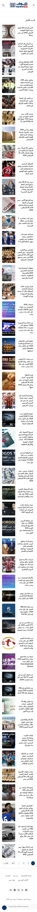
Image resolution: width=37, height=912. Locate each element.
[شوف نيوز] (18, 5)
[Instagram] (18, 890)
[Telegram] (14, 890)
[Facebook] (26, 890)
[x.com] (22, 890)
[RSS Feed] (11, 890)
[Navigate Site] (33, 5)
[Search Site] (3, 5)
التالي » (6, 863)
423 (13, 863)
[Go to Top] (4, 907)
